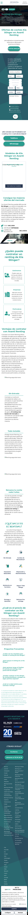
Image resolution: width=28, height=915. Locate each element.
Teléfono (14, 138)
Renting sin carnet (8, 835)
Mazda (5, 884)
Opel (5, 864)
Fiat (5, 847)
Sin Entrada (18, 840)
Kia (6, 9)
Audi (5, 875)
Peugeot (6, 862)
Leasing (17, 810)
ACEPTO (14, 909)
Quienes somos (19, 838)
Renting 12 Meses (19, 766)
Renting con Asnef (19, 782)
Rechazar (20, 912)
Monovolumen (8, 777)
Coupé (5, 773)
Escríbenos (14, 752)
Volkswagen (7, 858)
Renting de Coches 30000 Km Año (19, 798)
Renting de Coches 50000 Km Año (19, 804)
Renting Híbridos (8, 787)
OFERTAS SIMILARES (14, 48)
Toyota (5, 860)
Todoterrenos (7, 802)
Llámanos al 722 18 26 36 (14, 757)
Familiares (17, 819)
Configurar (8, 912)
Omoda (6, 877)
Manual (6, 775)
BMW (5, 879)
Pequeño (6, 781)
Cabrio (16, 823)
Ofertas (9, 240)
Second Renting (8, 817)
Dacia (5, 881)
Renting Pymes (8, 819)
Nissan (5, 866)
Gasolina (6, 799)
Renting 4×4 (18, 768)
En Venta (6, 823)
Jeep (5, 869)
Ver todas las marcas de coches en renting (8, 827)
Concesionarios (19, 807)
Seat (5, 856)
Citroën (6, 854)
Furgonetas (7, 789)
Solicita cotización (24, 3)
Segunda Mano (8, 815)
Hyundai (6, 849)
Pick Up (17, 834)
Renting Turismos (8, 797)
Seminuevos (18, 826)
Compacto (6, 770)
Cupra (5, 873)
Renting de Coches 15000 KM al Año (19, 793)
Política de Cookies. (7, 906)
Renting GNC (18, 828)
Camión (6, 768)
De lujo (17, 836)
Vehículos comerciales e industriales (7, 811)
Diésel (5, 804)
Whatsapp (14, 144)
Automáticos (7, 821)
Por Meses (17, 821)
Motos (5, 779)
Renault (6, 871)
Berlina (6, 766)
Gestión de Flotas (8, 791)
